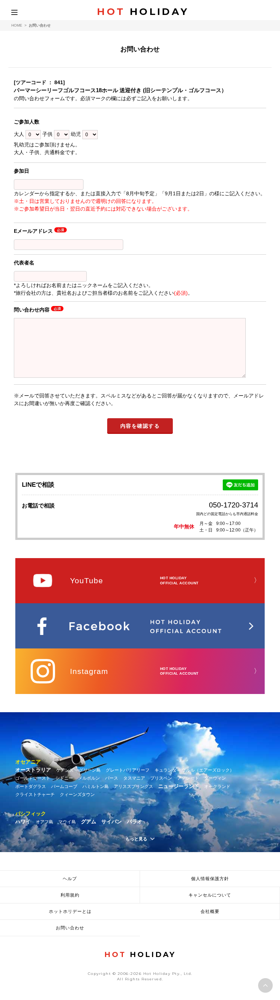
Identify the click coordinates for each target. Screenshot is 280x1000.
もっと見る (136, 839)
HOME (16, 25)
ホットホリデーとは (70, 911)
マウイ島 (67, 821)
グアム (88, 821)
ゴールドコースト (32, 778)
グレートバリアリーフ (127, 770)
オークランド (217, 786)
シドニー (64, 778)
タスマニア (134, 778)
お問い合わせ (70, 927)
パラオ (134, 821)
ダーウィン (215, 778)
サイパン (111, 821)
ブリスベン (161, 778)
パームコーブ (64, 786)
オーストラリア (33, 770)
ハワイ (23, 821)
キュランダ (165, 770)
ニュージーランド (178, 786)
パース (111, 778)
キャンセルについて (209, 895)
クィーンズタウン (77, 794)
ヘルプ (70, 878)
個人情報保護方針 (210, 878)
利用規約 (70, 895)
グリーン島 (90, 770)
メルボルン (89, 778)
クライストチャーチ (35, 794)
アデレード (188, 778)
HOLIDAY (143, 11)
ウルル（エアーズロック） (208, 770)
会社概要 (210, 911)
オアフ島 (44, 821)
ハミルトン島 (95, 786)
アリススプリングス (133, 786)
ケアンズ (65, 770)
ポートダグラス (30, 786)
